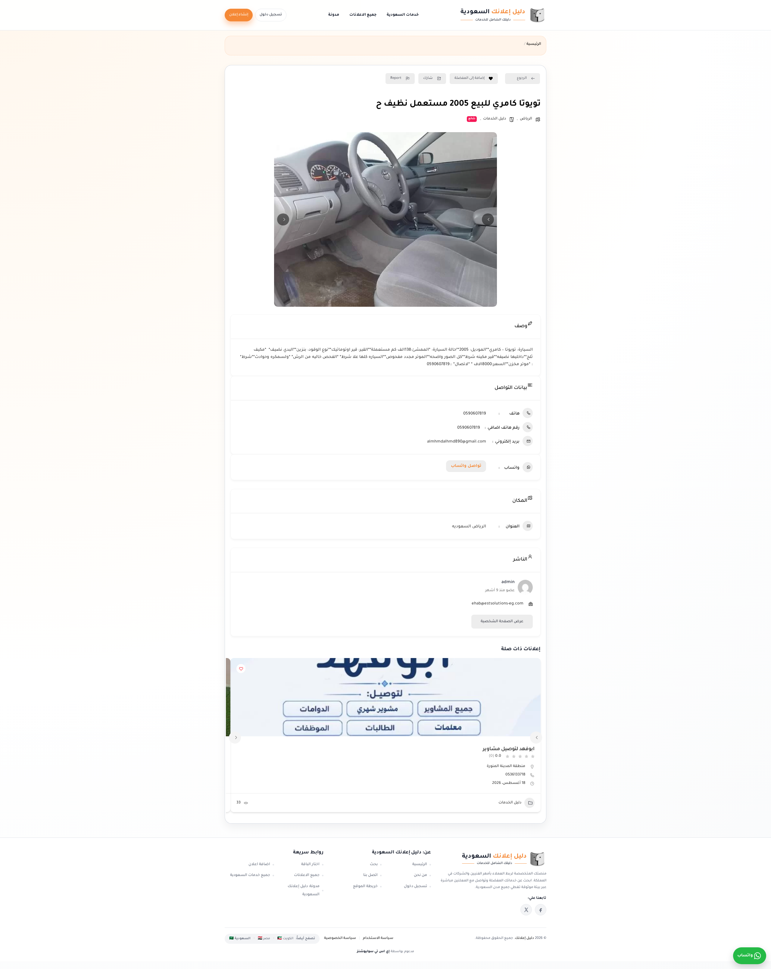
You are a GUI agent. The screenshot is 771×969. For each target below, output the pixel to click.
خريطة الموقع (365, 886)
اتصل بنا (370, 875)
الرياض (526, 119)
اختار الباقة (310, 864)
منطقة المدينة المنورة (506, 766)
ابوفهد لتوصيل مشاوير (509, 749)
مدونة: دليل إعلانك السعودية (304, 890)
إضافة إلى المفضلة (469, 78)
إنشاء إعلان (238, 15)
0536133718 (515, 775)
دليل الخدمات (494, 119)
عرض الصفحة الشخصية (502, 622)
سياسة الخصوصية (340, 938)
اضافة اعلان (259, 864)
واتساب (745, 955)
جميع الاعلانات (362, 15)
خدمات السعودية (403, 15)
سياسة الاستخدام (378, 938)
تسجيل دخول (271, 15)
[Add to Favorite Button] (240, 668)
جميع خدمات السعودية (250, 875)
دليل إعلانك (524, 938)
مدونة (333, 15)
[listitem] (540, 909)
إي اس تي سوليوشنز (373, 951)
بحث (374, 864)
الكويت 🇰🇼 (285, 938)
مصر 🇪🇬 (264, 938)
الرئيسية (419, 864)
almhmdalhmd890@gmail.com (456, 441)
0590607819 (474, 414)
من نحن (420, 875)
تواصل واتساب (466, 466)
